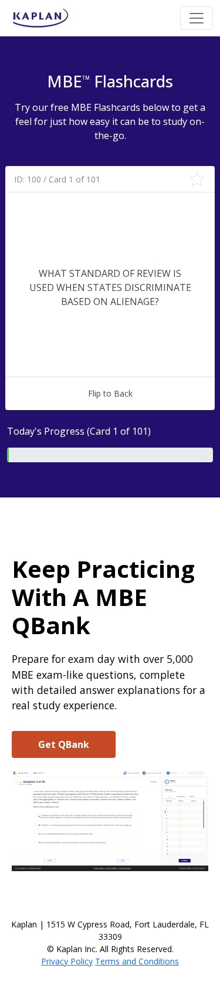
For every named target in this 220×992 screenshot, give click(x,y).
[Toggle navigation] (196, 18)
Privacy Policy (67, 961)
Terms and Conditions (137, 961)
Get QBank (63, 744)
